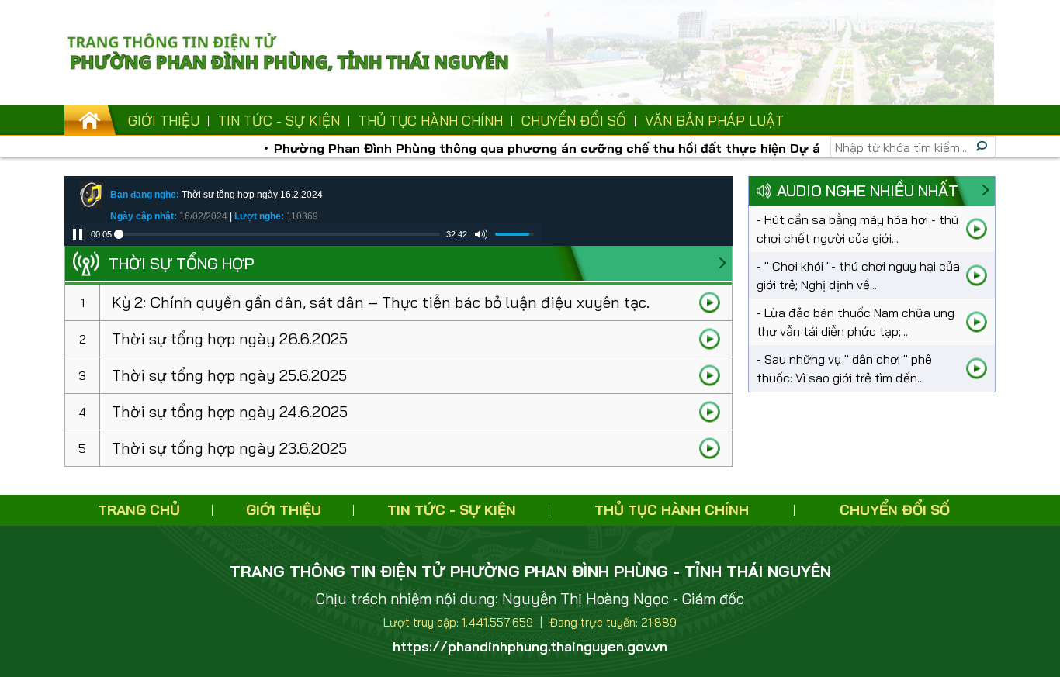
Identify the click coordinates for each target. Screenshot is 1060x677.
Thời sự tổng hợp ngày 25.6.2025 (229, 375)
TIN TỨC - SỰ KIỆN (279, 121)
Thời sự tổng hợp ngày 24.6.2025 (230, 411)
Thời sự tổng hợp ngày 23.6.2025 (229, 448)
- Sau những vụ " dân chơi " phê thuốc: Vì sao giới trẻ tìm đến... (844, 368)
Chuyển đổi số (573, 121)
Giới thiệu (163, 121)
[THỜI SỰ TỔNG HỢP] (722, 263)
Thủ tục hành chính (431, 121)
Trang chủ (139, 510)
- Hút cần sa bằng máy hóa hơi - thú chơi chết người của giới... (857, 229)
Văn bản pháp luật (714, 121)
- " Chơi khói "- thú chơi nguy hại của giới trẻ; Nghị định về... (858, 275)
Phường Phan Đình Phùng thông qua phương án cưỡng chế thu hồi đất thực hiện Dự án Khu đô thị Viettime (594, 148)
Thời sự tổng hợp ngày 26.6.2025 (230, 338)
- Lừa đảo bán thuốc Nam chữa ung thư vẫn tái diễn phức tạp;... (855, 322)
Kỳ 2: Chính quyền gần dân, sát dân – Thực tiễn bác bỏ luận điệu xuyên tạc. (381, 302)
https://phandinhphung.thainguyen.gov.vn (530, 646)
